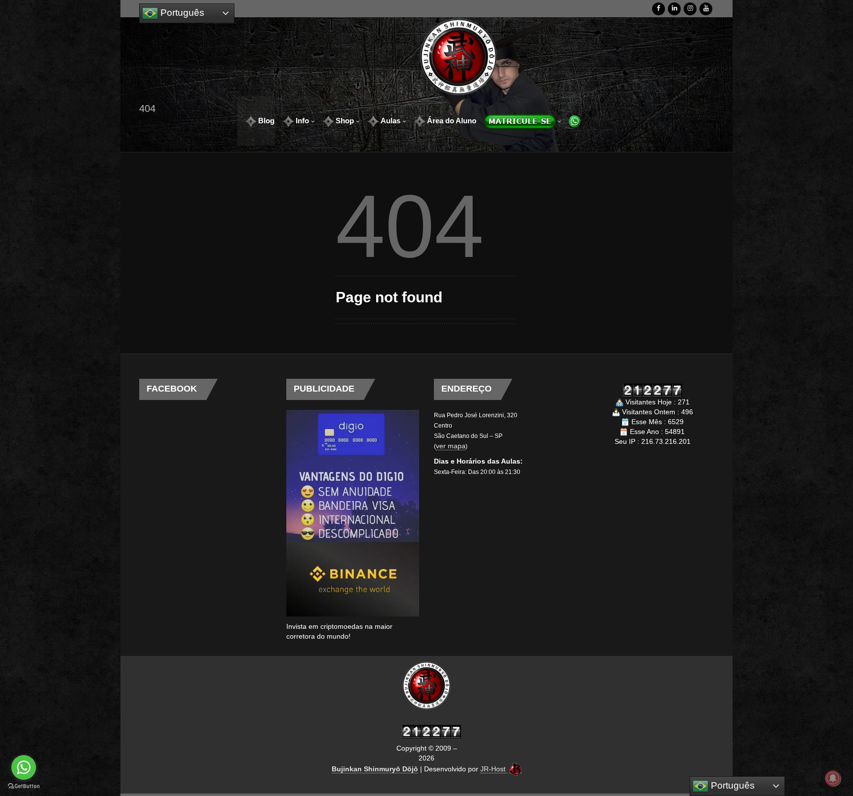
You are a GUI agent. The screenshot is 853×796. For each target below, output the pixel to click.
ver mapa (450, 446)
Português (181, 12)
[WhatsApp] (571, 120)
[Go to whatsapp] (23, 767)
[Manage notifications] (833, 778)
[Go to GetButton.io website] (23, 786)
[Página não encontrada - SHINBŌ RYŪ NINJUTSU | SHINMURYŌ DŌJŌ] (458, 56)
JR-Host (493, 769)
